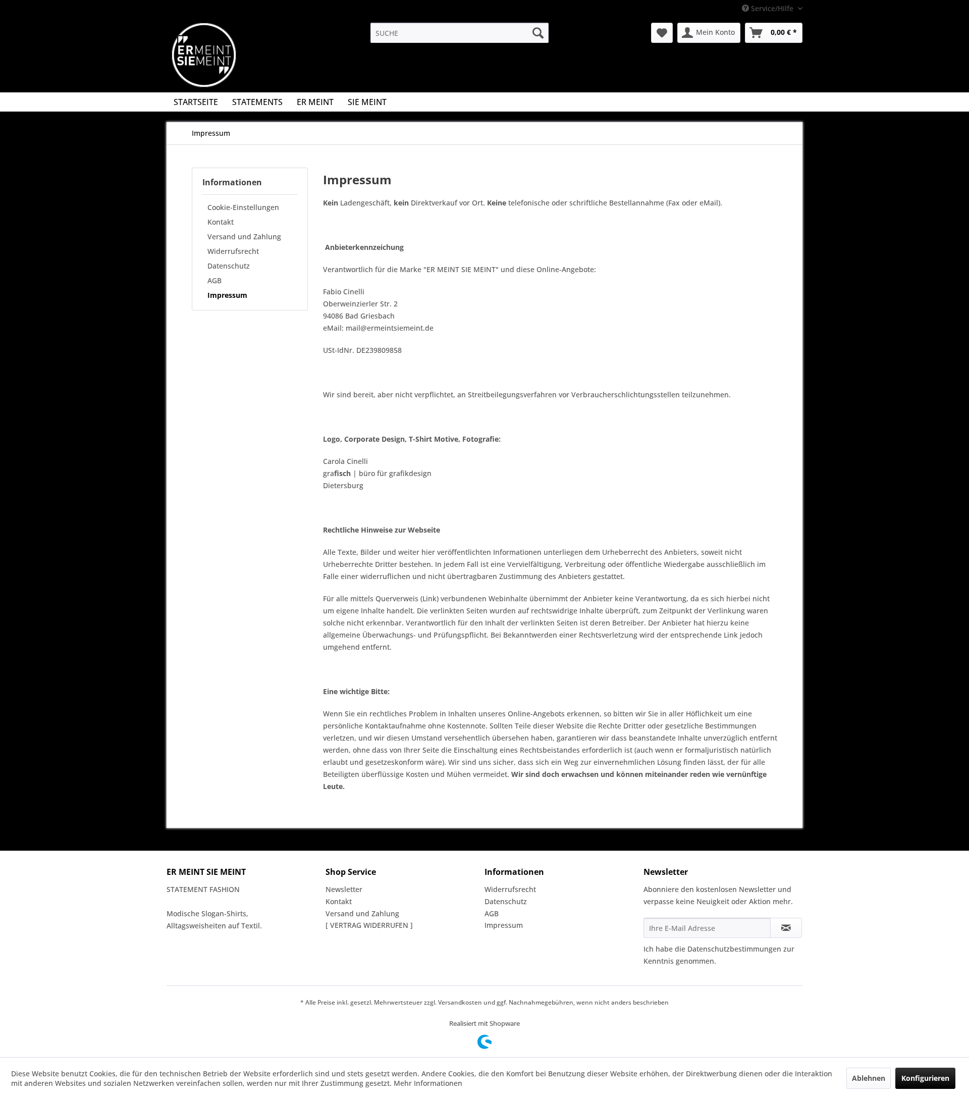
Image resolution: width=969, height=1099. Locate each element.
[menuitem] (459, 33)
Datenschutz (228, 266)
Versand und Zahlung (244, 236)
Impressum (227, 295)
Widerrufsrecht (233, 251)
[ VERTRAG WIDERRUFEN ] (369, 925)
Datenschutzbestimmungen (734, 949)
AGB (214, 280)
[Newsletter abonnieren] (786, 928)
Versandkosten (460, 1002)
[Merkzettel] (662, 33)
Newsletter (344, 889)
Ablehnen (868, 1078)
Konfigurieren (925, 1078)
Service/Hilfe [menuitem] (772, 8)
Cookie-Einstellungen (243, 207)
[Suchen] (538, 33)
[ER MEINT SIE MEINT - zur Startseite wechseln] (204, 55)
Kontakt (220, 222)
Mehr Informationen (428, 1083)
